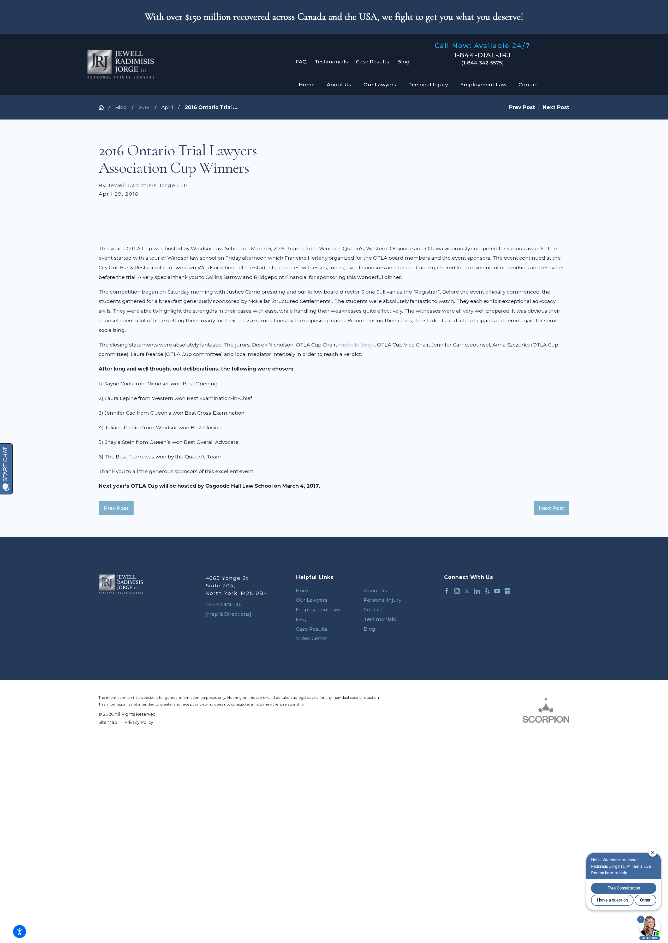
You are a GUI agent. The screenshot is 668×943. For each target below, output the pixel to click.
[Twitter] (467, 591)
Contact (373, 609)
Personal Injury (382, 600)
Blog (403, 61)
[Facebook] (447, 591)
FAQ (301, 61)
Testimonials (331, 61)
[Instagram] (457, 591)
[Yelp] (487, 591)
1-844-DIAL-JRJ (482, 55)
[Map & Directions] (228, 614)
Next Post (551, 508)
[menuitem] (308, 84)
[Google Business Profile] (507, 591)
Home (304, 590)
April (167, 107)
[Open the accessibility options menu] (19, 931)
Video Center (312, 638)
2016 (144, 107)
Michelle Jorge (356, 345)
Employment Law (318, 609)
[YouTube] (497, 591)
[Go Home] (104, 107)
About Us (375, 590)
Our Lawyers (311, 600)
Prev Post (116, 508)
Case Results (372, 61)
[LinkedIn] (477, 591)
